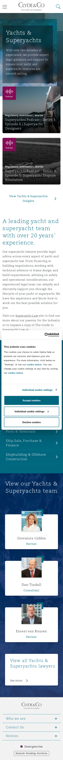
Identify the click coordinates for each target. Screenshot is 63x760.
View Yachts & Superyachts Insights (28, 198)
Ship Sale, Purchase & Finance (24, 443)
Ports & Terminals (21, 431)
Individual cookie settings (37, 389)
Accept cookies (31, 400)
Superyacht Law (27, 316)
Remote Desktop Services (31, 753)
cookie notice (34, 364)
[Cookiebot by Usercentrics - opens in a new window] (45, 335)
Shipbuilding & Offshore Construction (26, 456)
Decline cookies (31, 422)
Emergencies (34, 746)
